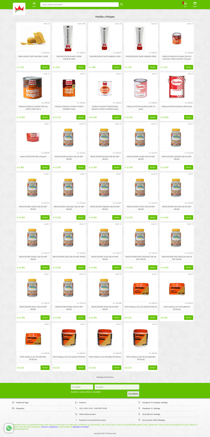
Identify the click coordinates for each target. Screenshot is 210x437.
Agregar (45, 67)
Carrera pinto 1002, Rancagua (153, 420)
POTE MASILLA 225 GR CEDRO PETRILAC (141, 307)
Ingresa (195, 6)
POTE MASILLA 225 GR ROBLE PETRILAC (105, 357)
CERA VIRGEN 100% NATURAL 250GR (33, 56)
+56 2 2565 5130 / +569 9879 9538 (93, 408)
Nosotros (82, 403)
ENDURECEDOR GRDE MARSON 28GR (141, 56)
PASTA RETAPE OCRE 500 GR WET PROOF (69, 257)
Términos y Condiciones (49, 427)
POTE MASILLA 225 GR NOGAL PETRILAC (69, 357)
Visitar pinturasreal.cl (87, 414)
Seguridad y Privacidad (80, 427)
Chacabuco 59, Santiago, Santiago (155, 403)
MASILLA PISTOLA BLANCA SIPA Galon (177, 107)
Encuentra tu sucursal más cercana (92, 420)
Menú (34, 6)
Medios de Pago (22, 403)
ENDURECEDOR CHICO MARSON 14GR (105, 56)
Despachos (20, 408)
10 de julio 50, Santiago (151, 414)
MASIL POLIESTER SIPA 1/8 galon (33, 157)
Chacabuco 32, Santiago (151, 408)
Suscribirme (133, 394)
